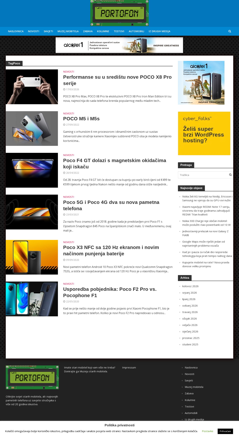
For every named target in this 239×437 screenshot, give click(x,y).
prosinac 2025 (190, 338)
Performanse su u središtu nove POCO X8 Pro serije (117, 80)
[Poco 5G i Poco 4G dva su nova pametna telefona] (32, 212)
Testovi (119, 31)
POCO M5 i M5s (81, 118)
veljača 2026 (190, 325)
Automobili (136, 31)
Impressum (129, 367)
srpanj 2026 (189, 292)
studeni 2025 (190, 344)
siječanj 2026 (190, 331)
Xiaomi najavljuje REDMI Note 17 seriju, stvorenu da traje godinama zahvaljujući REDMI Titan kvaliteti (206, 210)
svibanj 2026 (190, 305)
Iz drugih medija (159, 31)
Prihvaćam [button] (225, 431)
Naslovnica (15, 31)
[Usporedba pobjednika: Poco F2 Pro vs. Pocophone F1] (32, 299)
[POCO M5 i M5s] (32, 128)
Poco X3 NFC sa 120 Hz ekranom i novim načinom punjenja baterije (111, 250)
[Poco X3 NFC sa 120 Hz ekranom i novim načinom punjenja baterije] (32, 257)
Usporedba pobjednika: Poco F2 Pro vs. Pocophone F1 (110, 292)
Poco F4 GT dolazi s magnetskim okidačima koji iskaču (114, 163)
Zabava (88, 31)
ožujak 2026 (189, 318)
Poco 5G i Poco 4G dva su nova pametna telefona (111, 205)
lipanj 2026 (188, 299)
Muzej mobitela (68, 31)
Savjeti (48, 31)
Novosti (33, 31)
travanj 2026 (190, 312)
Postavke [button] (207, 431)
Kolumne (103, 31)
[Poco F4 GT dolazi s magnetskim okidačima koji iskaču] (32, 170)
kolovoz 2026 (190, 286)
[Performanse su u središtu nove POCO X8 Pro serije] (32, 86)
